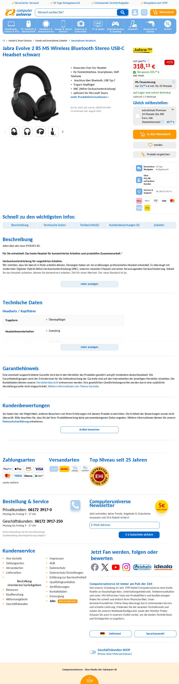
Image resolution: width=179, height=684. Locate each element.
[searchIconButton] (122, 12)
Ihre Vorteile (14, 558)
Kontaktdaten (58, 591)
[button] (135, 12)
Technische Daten (55, 225)
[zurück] (5, 131)
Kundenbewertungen (124, 225)
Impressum (57, 558)
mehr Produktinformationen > (90, 97)
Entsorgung (57, 596)
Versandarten (14, 568)
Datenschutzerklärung (16, 421)
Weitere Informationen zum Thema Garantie (73, 386)
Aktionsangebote (17, 599)
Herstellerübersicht (47, 382)
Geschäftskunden (17, 604)
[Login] (135, 12)
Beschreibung (19, 225)
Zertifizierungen (59, 587)
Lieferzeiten (13, 573)
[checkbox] (137, 116)
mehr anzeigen (89, 284)
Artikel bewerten (89, 429)
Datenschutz (57, 568)
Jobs (63, 601)
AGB (52, 563)
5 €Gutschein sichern (139, 534)
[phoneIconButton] (75, 505)
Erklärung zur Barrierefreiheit (68, 577)
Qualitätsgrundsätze (62, 582)
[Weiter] (63, 131)
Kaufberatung (14, 594)
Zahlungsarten (15, 563)
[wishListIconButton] (144, 12)
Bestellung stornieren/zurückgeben (24, 583)
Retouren (12, 590)
